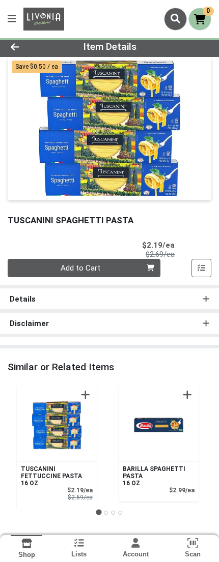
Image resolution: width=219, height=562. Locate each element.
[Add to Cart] (85, 394)
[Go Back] (33, 47)
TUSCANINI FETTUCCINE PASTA (51, 476)
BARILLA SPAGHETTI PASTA (154, 476)
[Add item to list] (201, 268)
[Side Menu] (12, 19)
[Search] (175, 19)
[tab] (98, 512)
